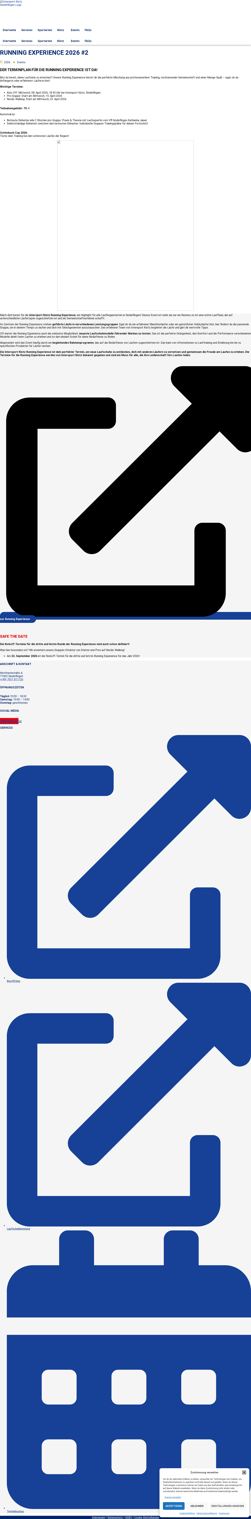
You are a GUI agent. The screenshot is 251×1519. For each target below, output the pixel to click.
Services (26, 30)
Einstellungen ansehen (227, 1506)
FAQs (88, 30)
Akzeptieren (173, 1506)
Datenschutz (115, 1517)
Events (75, 30)
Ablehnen (197, 1506)
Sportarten (45, 30)
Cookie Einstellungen (146, 1517)
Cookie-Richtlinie (187, 1513)
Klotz (60, 30)
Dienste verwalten (173, 1497)
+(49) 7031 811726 (11, 679)
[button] (244, 1472)
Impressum (224, 1513)
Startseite (9, 30)
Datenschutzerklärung (207, 1513)
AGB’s (128, 1517)
